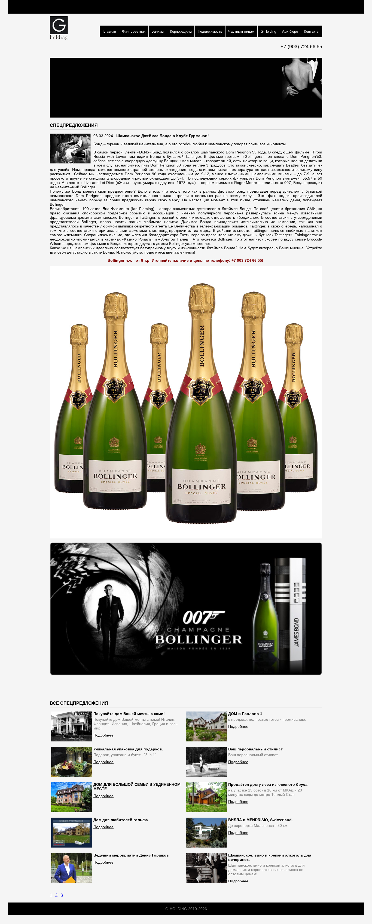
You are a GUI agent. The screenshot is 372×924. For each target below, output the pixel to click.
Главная (109, 31)
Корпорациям (181, 31)
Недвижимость (210, 31)
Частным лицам (241, 31)
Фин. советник (133, 31)
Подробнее (103, 735)
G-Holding (268, 31)
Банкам (157, 31)
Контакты (311, 31)
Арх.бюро (290, 31)
